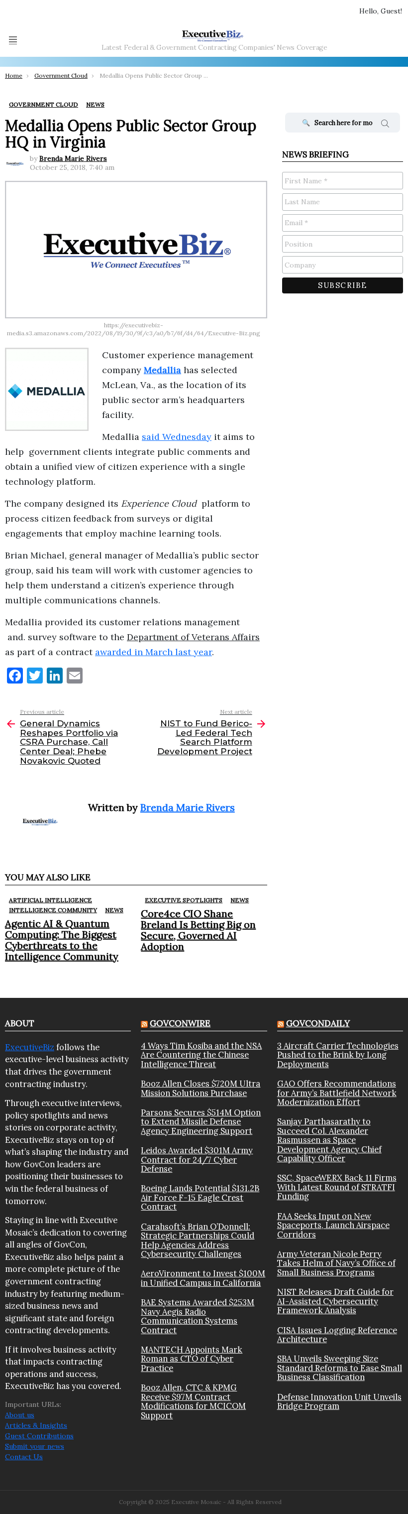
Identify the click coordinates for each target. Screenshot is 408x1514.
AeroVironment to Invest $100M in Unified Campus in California (203, 1278)
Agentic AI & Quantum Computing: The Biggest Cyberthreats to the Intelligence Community (61, 940)
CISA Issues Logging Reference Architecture (337, 1335)
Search (385, 125)
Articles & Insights (36, 1425)
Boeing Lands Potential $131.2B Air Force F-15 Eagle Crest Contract (200, 1197)
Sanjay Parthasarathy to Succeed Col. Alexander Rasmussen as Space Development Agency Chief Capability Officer (329, 1140)
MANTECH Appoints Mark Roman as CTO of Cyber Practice (191, 1359)
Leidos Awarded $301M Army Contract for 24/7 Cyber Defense (197, 1159)
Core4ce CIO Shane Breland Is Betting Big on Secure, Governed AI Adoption (198, 930)
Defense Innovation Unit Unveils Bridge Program (339, 1401)
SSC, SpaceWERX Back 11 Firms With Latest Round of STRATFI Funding (337, 1187)
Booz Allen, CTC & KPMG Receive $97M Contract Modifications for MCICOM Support (193, 1401)
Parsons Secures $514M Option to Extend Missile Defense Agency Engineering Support (201, 1121)
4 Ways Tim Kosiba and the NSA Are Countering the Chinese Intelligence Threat (201, 1055)
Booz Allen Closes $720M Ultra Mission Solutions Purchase (200, 1088)
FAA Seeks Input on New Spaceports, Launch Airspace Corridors (333, 1225)
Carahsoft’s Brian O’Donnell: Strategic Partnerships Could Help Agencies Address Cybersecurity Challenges (197, 1240)
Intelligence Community (53, 910)
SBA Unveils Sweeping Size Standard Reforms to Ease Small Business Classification (339, 1367)
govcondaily (318, 1023)
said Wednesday (176, 436)
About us (19, 1414)
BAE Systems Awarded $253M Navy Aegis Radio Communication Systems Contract (197, 1316)
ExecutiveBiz (29, 1047)
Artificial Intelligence (50, 900)
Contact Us (24, 1456)
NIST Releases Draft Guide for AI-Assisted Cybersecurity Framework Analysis (335, 1301)
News (114, 910)
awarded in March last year (153, 652)
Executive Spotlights (183, 900)
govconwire (180, 1023)
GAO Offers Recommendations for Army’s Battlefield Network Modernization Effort (337, 1092)
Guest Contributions (39, 1435)
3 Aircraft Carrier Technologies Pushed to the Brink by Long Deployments (338, 1055)
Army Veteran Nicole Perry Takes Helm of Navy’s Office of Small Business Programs (336, 1263)
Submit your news (34, 1446)
